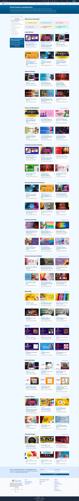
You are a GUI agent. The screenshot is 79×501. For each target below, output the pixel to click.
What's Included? (42, 481)
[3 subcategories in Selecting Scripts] (23, 22)
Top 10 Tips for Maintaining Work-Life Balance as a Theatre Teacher (62, 426)
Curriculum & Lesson (16, 23)
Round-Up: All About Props (61, 445)
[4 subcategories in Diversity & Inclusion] (23, 35)
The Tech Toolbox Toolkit (45, 445)
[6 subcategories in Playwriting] (23, 29)
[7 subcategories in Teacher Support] (23, 31)
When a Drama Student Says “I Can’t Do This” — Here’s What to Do (62, 120)
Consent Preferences (57, 490)
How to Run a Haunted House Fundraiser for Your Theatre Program (46, 62)
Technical (14, 32)
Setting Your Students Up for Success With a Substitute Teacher (61, 62)
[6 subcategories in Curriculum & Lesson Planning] (23, 23)
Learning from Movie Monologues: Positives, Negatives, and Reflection (61, 83)
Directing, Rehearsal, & (16, 24)
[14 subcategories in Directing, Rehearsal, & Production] (23, 24)
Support (61, 3)
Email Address (57, 469)
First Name (42, 469)
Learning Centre (67, 3)
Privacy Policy (56, 486)
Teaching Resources (43, 3)
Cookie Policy (56, 489)
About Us (55, 485)
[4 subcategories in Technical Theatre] (23, 32)
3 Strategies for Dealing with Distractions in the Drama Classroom (31, 137)
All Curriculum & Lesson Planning (63, 145)
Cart (42, 497)
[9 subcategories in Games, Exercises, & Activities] (23, 27)
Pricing (41, 482)
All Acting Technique (65, 71)
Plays (36, 3)
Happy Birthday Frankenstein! (46, 337)
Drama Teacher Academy (53, 3)
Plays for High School (28, 481)
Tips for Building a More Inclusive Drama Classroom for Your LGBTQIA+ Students (46, 248)
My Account (38, 497)
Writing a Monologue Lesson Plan (62, 156)
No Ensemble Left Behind (60, 44)
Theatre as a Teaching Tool (31, 337)
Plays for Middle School (28, 482)
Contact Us (56, 481)
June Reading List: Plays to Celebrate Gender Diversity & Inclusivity (61, 248)
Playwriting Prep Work (30, 302)
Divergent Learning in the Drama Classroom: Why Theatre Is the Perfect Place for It (32, 232)
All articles (66, 32)
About (72, 3)
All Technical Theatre (65, 434)
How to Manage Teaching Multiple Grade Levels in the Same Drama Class (61, 137)
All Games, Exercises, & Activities (63, 256)
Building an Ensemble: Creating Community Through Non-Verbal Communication (47, 100)
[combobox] (39, 16)
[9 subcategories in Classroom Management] (23, 33)
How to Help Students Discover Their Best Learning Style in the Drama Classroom (46, 137)
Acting (14, 28)
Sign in (67, 1)
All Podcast (66, 326)
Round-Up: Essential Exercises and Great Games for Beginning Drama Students (46, 283)
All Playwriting (66, 291)
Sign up (74, 1)
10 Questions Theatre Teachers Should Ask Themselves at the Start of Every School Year (46, 45)
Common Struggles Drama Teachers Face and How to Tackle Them (61, 409)
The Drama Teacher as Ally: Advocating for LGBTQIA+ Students (31, 248)
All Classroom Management (64, 108)
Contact (76, 3)
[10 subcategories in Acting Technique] (23, 28)
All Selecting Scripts (65, 360)
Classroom (15, 33)
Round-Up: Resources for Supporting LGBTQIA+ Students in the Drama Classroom (46, 232)
